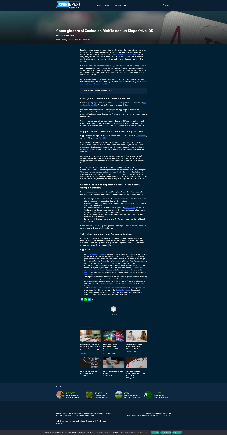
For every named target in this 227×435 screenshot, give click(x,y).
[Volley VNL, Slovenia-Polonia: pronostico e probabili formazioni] (60, 395)
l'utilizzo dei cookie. (144, 432)
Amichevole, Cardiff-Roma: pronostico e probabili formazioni (102, 395)
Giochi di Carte (137, 268)
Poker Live (102, 283)
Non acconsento (166, 432)
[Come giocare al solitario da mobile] (113, 362)
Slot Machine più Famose (96, 254)
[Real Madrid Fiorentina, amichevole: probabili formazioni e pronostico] (119, 395)
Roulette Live (113, 283)
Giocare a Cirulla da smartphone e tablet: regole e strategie (136, 373)
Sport (107, 5)
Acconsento (155, 432)
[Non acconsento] (225, 432)
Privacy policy (177, 432)
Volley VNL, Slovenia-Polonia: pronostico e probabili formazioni (73, 395)
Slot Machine (141, 136)
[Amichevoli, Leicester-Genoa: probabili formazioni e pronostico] (148, 395)
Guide (126, 5)
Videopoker (88, 274)
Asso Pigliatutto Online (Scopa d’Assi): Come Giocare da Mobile (134, 347)
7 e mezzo (94, 270)
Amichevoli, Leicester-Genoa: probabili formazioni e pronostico (161, 395)
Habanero (118, 261)
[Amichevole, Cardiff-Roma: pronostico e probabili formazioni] (89, 395)
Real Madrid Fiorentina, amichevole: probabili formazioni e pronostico (132, 395)
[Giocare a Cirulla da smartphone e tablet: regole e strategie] (136, 362)
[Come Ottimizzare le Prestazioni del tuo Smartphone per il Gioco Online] (113, 336)
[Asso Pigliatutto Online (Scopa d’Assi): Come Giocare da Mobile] (136, 336)
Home (99, 5)
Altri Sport (68, 392)
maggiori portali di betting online (123, 54)
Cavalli (118, 5)
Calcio (97, 392)
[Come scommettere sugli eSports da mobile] (90, 362)
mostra (111, 90)
